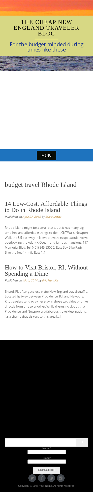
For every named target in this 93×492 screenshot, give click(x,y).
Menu (46, 155)
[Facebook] (42, 478)
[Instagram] (61, 478)
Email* (47, 458)
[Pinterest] (51, 478)
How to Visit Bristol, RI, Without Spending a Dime (46, 270)
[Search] (82, 442)
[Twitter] (32, 478)
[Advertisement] (46, 110)
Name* (46, 448)
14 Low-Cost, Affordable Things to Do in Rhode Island (46, 206)
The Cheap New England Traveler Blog (46, 28)
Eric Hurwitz (53, 216)
